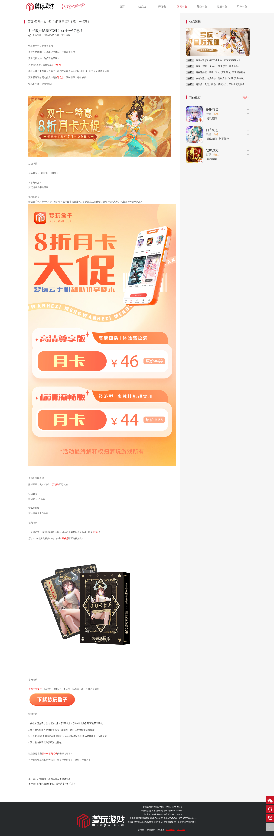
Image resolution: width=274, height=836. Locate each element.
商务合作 (151, 830)
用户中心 (242, 6)
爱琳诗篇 (212, 109)
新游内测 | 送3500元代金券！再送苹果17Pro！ (218, 60)
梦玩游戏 (146, 807)
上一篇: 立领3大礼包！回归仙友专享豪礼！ (49, 779)
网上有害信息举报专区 (187, 822)
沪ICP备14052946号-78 (174, 811)
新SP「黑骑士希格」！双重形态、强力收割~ (217, 66)
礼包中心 (202, 6)
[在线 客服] (270, 809)
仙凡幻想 (212, 130)
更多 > (246, 97)
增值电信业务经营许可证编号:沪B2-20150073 (162, 814)
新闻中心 (182, 6)
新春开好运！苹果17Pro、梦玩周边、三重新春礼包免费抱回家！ (223, 72)
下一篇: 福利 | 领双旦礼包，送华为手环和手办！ (52, 784)
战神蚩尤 (212, 150)
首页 (122, 6)
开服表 (162, 6)
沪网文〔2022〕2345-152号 (170, 807)
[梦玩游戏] (41, 6)
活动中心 (40, 21)
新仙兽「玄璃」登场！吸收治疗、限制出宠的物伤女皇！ (223, 84)
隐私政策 (160, 830)
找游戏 (142, 6)
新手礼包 (224, 138)
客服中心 (222, 6)
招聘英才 (142, 830)
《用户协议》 (158, 822)
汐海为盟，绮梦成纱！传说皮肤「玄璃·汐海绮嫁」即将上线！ (223, 78)
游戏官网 (212, 118)
